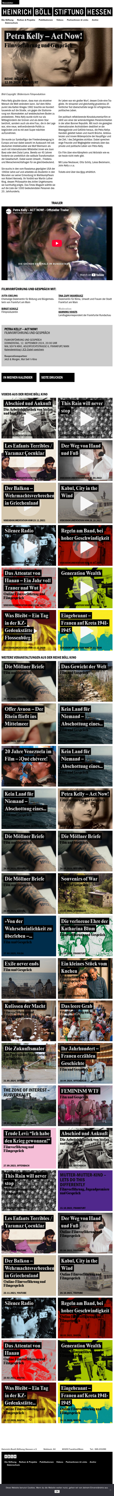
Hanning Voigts (67, 312)
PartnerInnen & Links (77, 20)
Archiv (95, 20)
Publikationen (46, 20)
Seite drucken (52, 377)
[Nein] (110, 1489)
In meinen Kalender (18, 377)
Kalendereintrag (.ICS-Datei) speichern (24, 349)
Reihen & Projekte (26, 20)
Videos (59, 20)
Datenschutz (11, 23)
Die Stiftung (7, 20)
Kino (82, 172)
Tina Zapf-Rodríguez (70, 295)
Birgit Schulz (9, 308)
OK (57, 1491)
